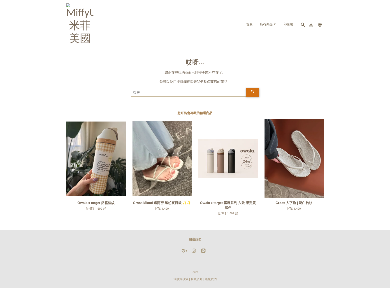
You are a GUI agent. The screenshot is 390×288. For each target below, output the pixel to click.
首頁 (249, 24)
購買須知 (196, 279)
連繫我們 (211, 279)
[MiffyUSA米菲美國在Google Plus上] (184, 253)
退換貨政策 (181, 279)
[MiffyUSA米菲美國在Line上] (203, 253)
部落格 (288, 24)
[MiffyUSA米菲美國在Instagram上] (194, 253)
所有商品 (266, 24)
